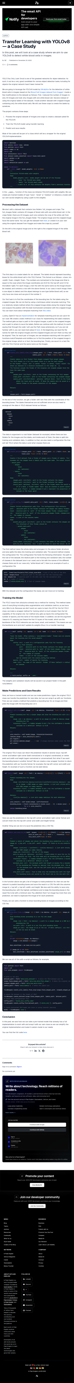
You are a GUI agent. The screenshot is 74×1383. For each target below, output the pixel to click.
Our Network (43, 1241)
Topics (6, 1226)
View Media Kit (37, 1185)
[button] (37, 2)
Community (7, 1235)
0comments (13, 64)
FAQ (40, 1226)
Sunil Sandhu (8, 1287)
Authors (6, 1229)
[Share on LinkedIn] (35, 1051)
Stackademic (8, 1263)
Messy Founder (9, 1266)
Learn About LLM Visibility (47, 1244)
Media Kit (41, 1238)
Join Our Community (37, 1206)
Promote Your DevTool (46, 1232)
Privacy (41, 1263)
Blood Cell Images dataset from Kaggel (47, 92)
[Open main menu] (3, 2)
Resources (7, 1232)
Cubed (6, 1260)
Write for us (7, 1238)
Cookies (41, 1266)
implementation (28, 316)
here (45, 221)
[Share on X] (39, 1051)
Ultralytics (45, 89)
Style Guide (7, 1241)
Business (41, 1223)
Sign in (19, 1067)
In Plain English (8, 1253)
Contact (41, 1260)
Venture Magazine (9, 1257)
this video (47, 311)
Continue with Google (37, 1124)
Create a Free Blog (10, 1244)
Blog (5, 1223)
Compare (41, 1235)
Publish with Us (43, 1229)
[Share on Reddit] (43, 1051)
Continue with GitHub (37, 1130)
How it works (9, 1112)
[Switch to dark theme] (70, 3)
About (40, 1253)
